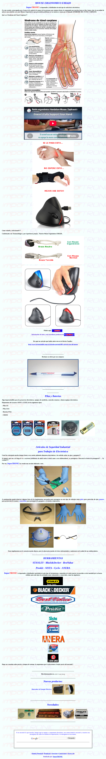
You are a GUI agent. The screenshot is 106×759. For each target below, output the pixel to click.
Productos (47, 753)
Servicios (54, 753)
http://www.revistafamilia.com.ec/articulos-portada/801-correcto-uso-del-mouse (53, 344)
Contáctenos (62, 753)
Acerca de (71, 753)
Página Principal (37, 753)
